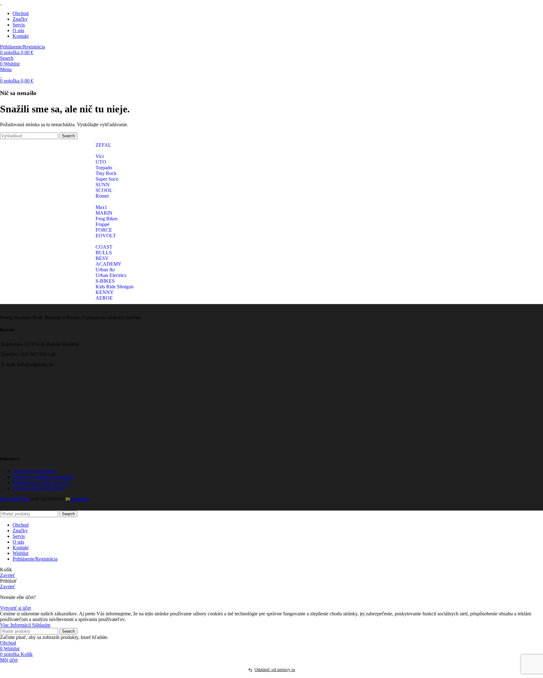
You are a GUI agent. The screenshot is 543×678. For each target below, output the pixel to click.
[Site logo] (1, 2)
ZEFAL (103, 145)
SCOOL (104, 190)
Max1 (101, 207)
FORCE (104, 230)
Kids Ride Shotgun (115, 286)
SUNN (103, 184)
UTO (101, 162)
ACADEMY (109, 264)
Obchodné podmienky (35, 471)
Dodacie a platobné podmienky (43, 476)
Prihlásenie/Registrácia (35, 559)
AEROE (104, 298)
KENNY (105, 292)
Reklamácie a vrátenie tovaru (41, 482)
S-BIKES (105, 281)
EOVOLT (106, 235)
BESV (102, 258)
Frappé (102, 224)
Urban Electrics (111, 275)
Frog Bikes (107, 218)
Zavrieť (7, 575)
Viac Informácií (16, 625)
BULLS (104, 252)
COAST (104, 247)
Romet (102, 196)
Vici (100, 156)
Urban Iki (105, 269)
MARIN (104, 213)
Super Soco (107, 179)
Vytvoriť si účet (15, 608)
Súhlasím (41, 625)
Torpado (104, 167)
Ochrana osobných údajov (39, 488)
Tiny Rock (106, 173)
